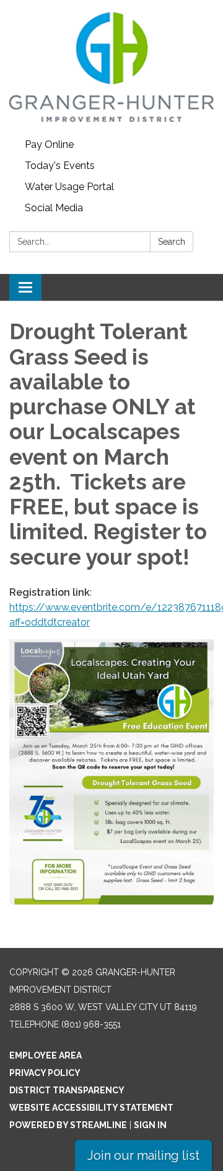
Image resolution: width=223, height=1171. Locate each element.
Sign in (150, 1125)
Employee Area (45, 1055)
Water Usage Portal (69, 187)
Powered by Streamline (68, 1125)
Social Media (54, 208)
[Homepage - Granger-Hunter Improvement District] (111, 67)
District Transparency (67, 1090)
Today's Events (60, 165)
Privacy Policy (45, 1073)
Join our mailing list (143, 1155)
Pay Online (49, 144)
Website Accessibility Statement (91, 1108)
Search (171, 242)
